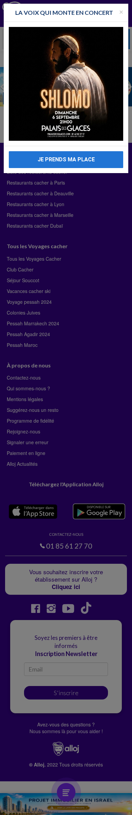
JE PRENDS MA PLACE (66, 159)
